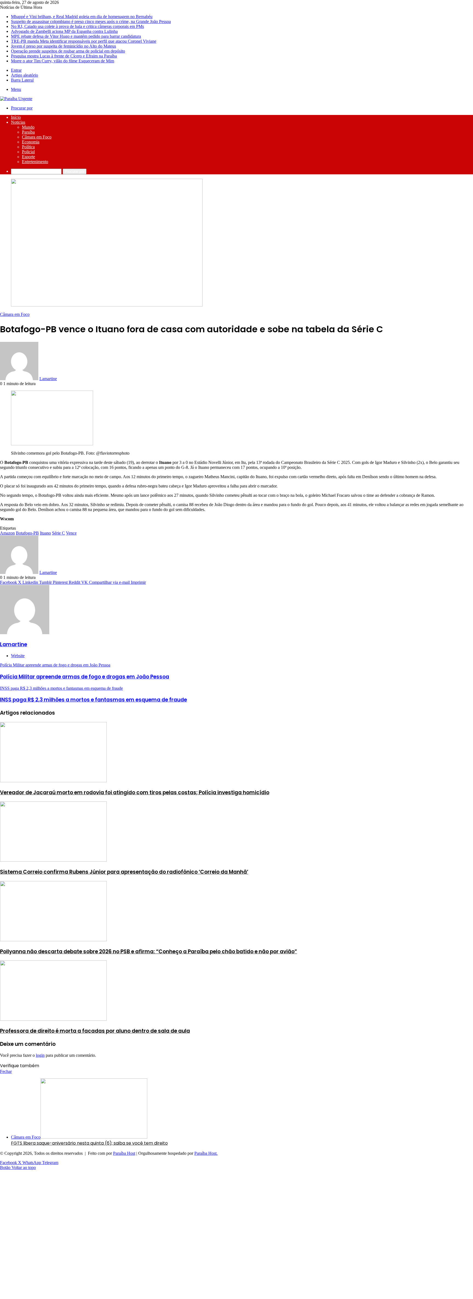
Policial (28, 151)
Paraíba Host (124, 1153)
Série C (58, 533)
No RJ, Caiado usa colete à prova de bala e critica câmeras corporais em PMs (77, 26)
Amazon (7, 533)
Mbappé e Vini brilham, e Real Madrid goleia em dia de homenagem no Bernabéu (81, 16)
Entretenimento (35, 161)
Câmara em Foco (36, 137)
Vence (71, 533)
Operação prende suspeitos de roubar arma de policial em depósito (68, 51)
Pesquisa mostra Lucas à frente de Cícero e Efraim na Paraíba (64, 56)
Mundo (28, 127)
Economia (30, 142)
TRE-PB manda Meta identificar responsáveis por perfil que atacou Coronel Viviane (83, 41)
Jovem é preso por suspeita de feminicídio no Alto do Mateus (63, 46)
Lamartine (48, 378)
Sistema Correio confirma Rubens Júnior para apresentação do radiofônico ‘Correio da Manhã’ (124, 872)
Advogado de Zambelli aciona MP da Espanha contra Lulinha (64, 31)
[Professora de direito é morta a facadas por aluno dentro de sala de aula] (53, 1019)
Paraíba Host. (206, 1153)
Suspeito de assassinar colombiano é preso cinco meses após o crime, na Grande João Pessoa (91, 21)
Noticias (18, 122)
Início (16, 117)
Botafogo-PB (27, 533)
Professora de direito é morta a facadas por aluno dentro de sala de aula (95, 1031)
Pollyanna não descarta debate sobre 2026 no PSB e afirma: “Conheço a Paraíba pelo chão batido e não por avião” (148, 951)
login (40, 1055)
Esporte (28, 156)
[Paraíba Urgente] (16, 98)
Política (28, 147)
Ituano (45, 533)
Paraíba (28, 132)
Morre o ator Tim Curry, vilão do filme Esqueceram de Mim (62, 61)
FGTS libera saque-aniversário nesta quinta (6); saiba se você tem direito (89, 1143)
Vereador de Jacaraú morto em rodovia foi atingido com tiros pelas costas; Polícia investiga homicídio (134, 792)
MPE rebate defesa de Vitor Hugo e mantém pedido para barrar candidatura (76, 36)
